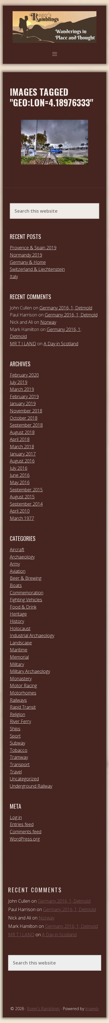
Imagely (92, 1008)
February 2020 (24, 375)
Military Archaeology (30, 671)
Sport (15, 736)
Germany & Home (28, 262)
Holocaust (20, 628)
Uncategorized (24, 779)
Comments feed (25, 832)
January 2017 (23, 454)
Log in (16, 817)
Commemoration (26, 593)
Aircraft (17, 549)
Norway (48, 322)
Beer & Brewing (25, 578)
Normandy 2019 (26, 255)
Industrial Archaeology (32, 635)
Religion (17, 714)
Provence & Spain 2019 (33, 248)
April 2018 (20, 439)
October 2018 (23, 418)
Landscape (21, 643)
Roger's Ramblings (54, 27)
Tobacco (18, 750)
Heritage (18, 614)
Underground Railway (31, 786)
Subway (17, 743)
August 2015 (22, 497)
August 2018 (22, 432)
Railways (18, 700)
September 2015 (26, 490)
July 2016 (18, 468)
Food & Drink (23, 607)
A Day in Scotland (61, 344)
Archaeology (22, 557)
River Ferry (20, 721)
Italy (14, 276)
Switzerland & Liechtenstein (37, 269)
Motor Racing (23, 685)
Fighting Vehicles (26, 600)
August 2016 (22, 461)
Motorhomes (23, 693)
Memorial (19, 657)
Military (17, 664)
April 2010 (20, 511)
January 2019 (23, 403)
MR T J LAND (23, 344)
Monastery (21, 678)
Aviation (17, 571)
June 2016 (20, 475)
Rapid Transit (23, 707)
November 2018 (26, 411)
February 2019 (24, 396)
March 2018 (22, 447)
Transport (20, 764)
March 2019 (22, 389)
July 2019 (18, 382)
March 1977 (22, 518)
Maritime (18, 650)
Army (15, 564)
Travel (16, 772)
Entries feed (22, 824)
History (17, 621)
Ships (15, 729)
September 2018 (26, 425)
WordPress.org (25, 839)
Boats (16, 585)
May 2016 (20, 482)
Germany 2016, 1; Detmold (65, 308)
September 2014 (26, 504)
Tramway (19, 757)
